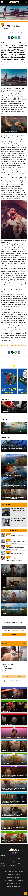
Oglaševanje (8, 871)
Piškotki (18, 874)
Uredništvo (15, 871)
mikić (5, 345)
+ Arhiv (23, 643)
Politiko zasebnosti (20, 630)
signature (11, 345)
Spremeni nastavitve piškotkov (14, 877)
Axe (2, 320)
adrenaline (19, 345)
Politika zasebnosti (9, 880)
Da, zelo (5, 666)
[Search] (26, 2)
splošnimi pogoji (12, 630)
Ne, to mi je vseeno (8, 670)
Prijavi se (14, 634)
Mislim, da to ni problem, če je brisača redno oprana (14, 673)
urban (15, 345)
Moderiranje (11, 874)
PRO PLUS (21, 871)
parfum (24, 345)
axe (7, 345)
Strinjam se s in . (14, 630)
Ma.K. (7, 32)
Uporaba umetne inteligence (14, 886)
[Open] (3, 2)
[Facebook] (9, 37)
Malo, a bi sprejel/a (8, 668)
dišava (2, 347)
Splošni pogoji (19, 880)
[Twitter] (12, 37)
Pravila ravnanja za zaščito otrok (14, 883)
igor (2, 345)
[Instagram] (16, 853)
